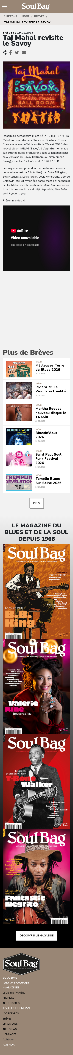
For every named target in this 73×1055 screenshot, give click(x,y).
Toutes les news (16, 1008)
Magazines (11, 987)
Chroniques (10, 1023)
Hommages (9, 1034)
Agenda (9, 1045)
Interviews (10, 1029)
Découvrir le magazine (37, 935)
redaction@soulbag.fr (16, 983)
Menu (6, 7)
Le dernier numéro (14, 992)
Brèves (39, 16)
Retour (11, 16)
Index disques (11, 1003)
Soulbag (36, 6)
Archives (8, 998)
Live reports (11, 1013)
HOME (26, 16)
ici (24, 200)
